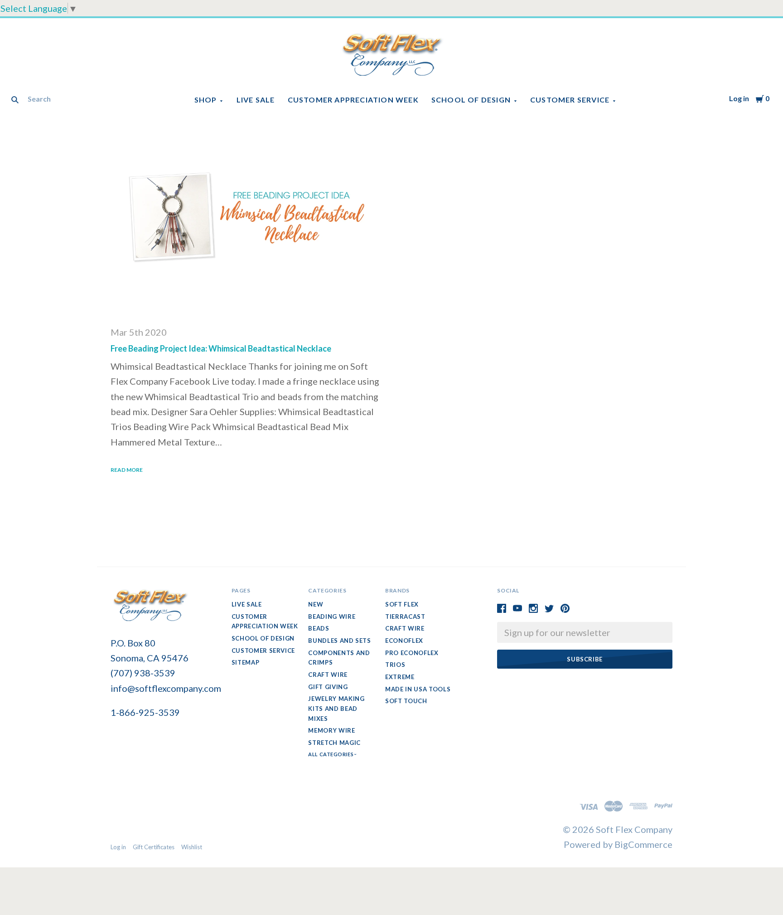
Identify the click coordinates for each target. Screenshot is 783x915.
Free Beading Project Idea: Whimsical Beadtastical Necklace (221, 348)
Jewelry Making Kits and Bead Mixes (336, 708)
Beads (318, 628)
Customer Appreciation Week (353, 99)
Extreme (400, 676)
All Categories (331, 754)
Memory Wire (331, 730)
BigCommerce (643, 844)
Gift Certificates (153, 847)
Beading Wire (331, 616)
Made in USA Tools (417, 689)
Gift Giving (328, 686)
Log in (739, 98)
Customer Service (569, 99)
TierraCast (405, 616)
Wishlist (191, 847)
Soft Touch (406, 701)
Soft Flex (402, 604)
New (315, 604)
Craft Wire (328, 674)
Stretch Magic (334, 742)
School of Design (471, 99)
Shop (205, 99)
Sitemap (246, 662)
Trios (395, 664)
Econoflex (404, 640)
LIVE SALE (256, 99)
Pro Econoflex (411, 652)
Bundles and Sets (339, 640)
